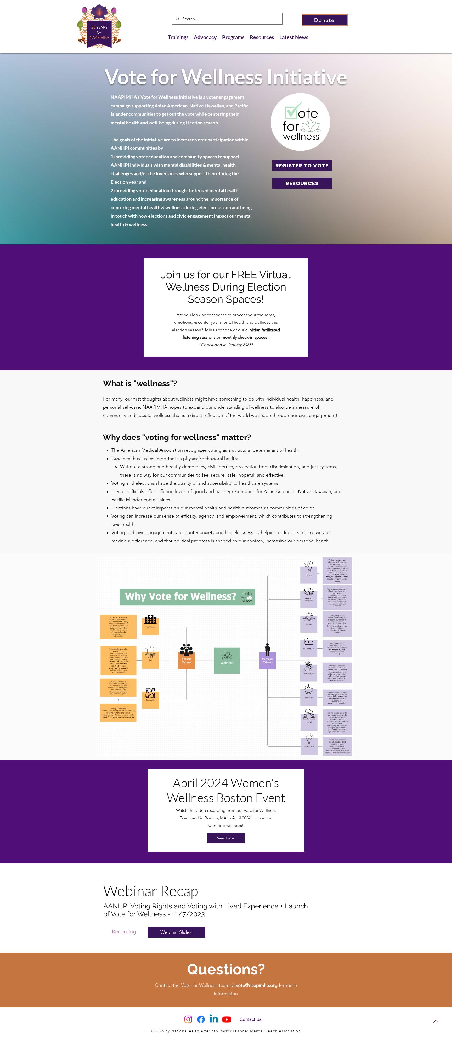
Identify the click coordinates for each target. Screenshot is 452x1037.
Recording (124, 931)
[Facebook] (201, 1019)
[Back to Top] (436, 1021)
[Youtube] (227, 1019)
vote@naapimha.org (257, 985)
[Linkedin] (214, 1019)
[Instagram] (188, 1019)
